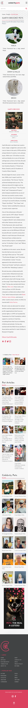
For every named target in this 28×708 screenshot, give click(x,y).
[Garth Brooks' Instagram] (10, 341)
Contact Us (18, 659)
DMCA (16, 661)
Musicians (15, 142)
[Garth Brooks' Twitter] (8, 341)
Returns (17, 666)
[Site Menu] (26, 3)
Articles (3, 659)
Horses (16, 681)
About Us (3, 666)
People (8, 14)
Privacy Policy (19, 663)
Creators (3, 679)
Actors (11, 142)
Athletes (3, 677)
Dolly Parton (13, 302)
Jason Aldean (11, 297)
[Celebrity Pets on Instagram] (12, 696)
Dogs (16, 673)
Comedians (4, 681)
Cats (16, 675)
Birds (16, 677)
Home (3, 14)
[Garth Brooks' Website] (3, 341)
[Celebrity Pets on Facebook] (15, 696)
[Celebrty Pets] (14, 3)
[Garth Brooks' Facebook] (5, 341)
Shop (16, 657)
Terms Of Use (4, 663)
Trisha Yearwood (14, 136)
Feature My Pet (5, 661)
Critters (17, 679)
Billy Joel (10, 286)
